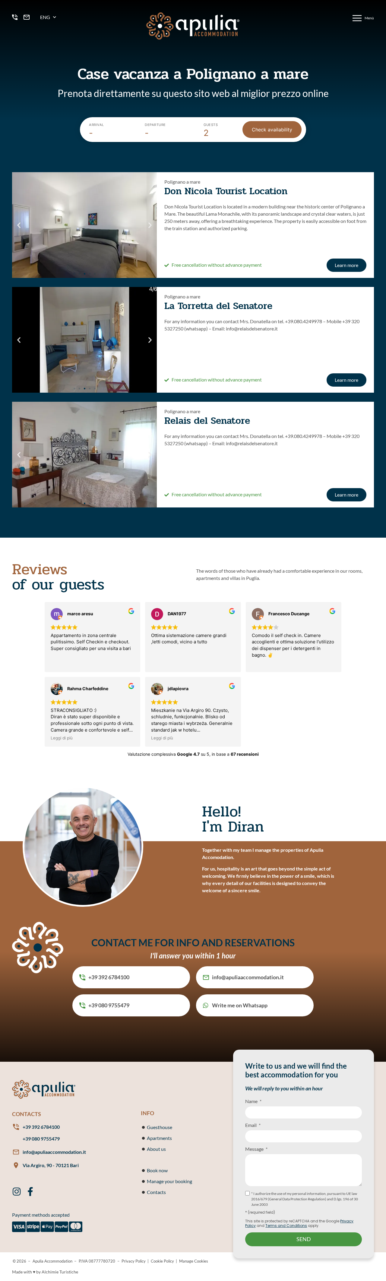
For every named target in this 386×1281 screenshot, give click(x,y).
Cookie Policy (162, 1261)
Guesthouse (159, 1127)
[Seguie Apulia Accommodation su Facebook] (30, 1191)
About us (156, 1149)
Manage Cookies (193, 1261)
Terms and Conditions (286, 1225)
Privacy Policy (134, 1261)
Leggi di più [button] (62, 737)
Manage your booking (169, 1181)
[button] (19, 225)
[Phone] (16, 17)
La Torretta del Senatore (218, 305)
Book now (157, 1170)
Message (254, 1149)
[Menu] (362, 18)
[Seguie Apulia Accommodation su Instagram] (16, 1191)
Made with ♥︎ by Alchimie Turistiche (45, 1271)
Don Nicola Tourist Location (225, 191)
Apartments (159, 1138)
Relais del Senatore (207, 420)
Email (251, 1125)
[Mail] (28, 17)
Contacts (156, 1192)
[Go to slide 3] (84, 274)
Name (251, 1101)
